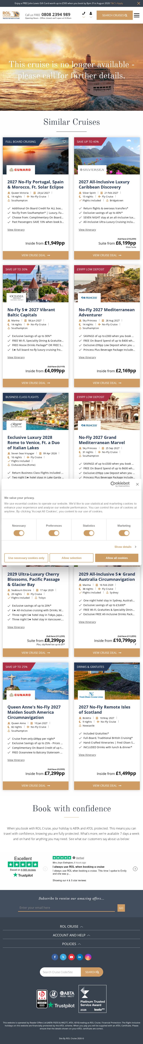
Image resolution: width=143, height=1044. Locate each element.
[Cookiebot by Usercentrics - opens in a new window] (113, 484)
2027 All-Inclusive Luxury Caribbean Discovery (104, 184)
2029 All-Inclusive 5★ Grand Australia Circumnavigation (107, 576)
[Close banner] (137, 484)
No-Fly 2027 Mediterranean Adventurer (107, 312)
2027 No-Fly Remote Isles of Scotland (104, 709)
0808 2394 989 (56, 14)
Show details (123, 546)
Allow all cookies (117, 557)
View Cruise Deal (34, 255)
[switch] (54, 533)
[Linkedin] (80, 957)
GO (121, 908)
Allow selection (72, 557)
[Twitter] (63, 957)
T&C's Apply (116, 3)
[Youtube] (71, 957)
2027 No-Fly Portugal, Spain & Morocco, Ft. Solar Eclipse (35, 184)
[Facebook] (55, 957)
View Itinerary (16, 229)
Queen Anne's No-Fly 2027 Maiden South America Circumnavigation (34, 712)
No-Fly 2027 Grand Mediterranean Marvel (102, 440)
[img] (36, 155)
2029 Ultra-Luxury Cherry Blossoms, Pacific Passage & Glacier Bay (33, 579)
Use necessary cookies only (26, 557)
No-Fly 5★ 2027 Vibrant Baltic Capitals (31, 312)
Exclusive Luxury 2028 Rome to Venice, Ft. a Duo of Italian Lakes (33, 442)
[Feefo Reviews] (93, 998)
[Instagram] (88, 957)
